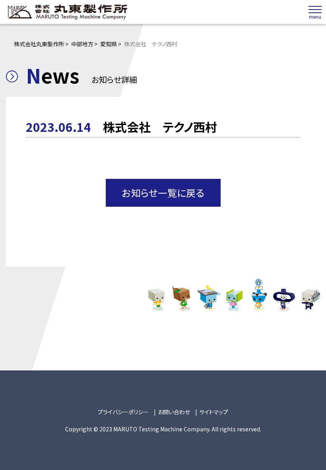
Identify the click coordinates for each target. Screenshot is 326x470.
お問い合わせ (174, 412)
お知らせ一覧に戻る (163, 193)
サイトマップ (213, 412)
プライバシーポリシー (123, 412)
